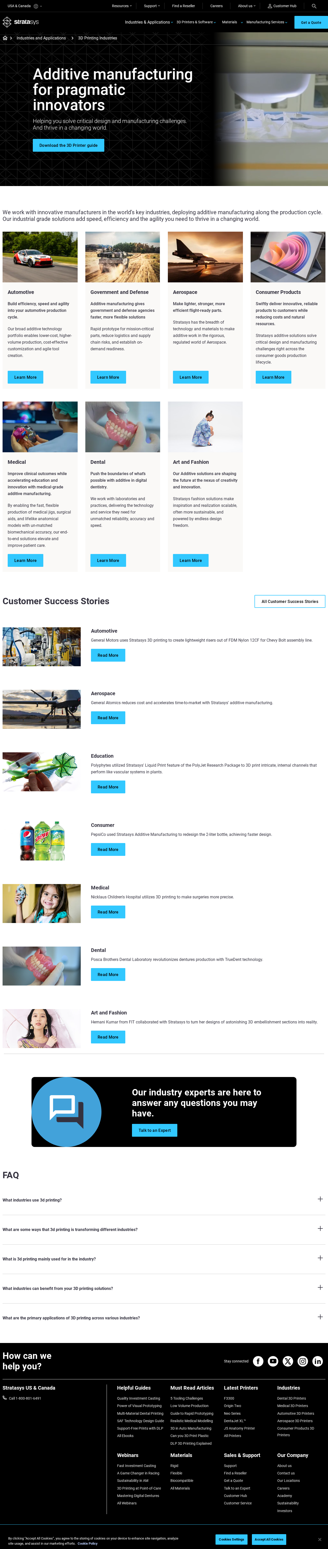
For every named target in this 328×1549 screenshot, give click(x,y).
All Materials (180, 1488)
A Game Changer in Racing (138, 1473)
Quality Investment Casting (138, 1398)
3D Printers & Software (195, 22)
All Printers (232, 1436)
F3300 (229, 1398)
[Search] (314, 6)
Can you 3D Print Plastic (189, 1436)
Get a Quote (233, 1481)
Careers (216, 6)
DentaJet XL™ (235, 1421)
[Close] (319, 1539)
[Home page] (3, 38)
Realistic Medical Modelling (191, 1421)
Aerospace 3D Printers (295, 1421)
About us (245, 6)
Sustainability (288, 1503)
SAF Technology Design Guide (140, 1421)
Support (150, 6)
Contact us (286, 1473)
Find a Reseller (183, 6)
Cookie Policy (88, 1543)
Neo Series (232, 1413)
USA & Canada (20, 6)
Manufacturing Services (265, 22)
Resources (120, 6)
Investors (284, 1511)
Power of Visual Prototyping (139, 1406)
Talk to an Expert (237, 1488)
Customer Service (238, 1503)
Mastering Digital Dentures (138, 1496)
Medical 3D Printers (292, 1406)
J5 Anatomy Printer (239, 1428)
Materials (229, 22)
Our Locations (288, 1481)
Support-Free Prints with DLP (140, 1428)
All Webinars (127, 1503)
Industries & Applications (147, 22)
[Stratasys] (21, 22)
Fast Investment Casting (136, 1466)
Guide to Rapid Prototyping (191, 1413)
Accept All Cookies (269, 1539)
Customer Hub (284, 6)
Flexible (176, 1473)
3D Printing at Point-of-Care (139, 1488)
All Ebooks (125, 1436)
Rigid (174, 1466)
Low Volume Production (189, 1406)
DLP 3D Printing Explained (191, 1443)
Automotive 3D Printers (295, 1413)
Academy (284, 1496)
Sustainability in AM (132, 1481)
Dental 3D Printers (291, 1398)
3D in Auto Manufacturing (190, 1428)
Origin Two (232, 1406)
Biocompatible (181, 1481)
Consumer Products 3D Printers (295, 1431)
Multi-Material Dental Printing (140, 1413)
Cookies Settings (231, 1539)
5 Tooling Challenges (186, 1398)
